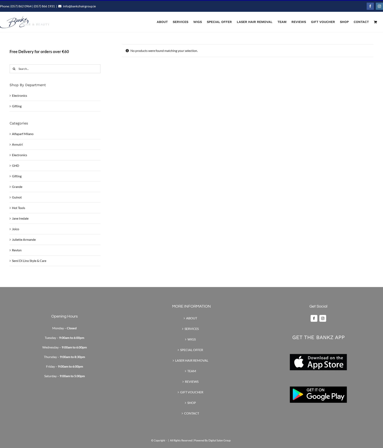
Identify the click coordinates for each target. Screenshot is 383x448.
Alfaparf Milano (23, 134)
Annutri (17, 144)
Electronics (19, 95)
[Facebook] (314, 318)
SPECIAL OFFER (191, 350)
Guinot (17, 197)
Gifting (17, 106)
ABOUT (191, 318)
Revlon (17, 250)
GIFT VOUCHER (191, 392)
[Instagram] (322, 318)
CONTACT (191, 413)
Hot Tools (18, 208)
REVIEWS (191, 381)
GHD (15, 165)
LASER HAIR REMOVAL (191, 360)
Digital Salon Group (219, 440)
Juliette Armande (24, 239)
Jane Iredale (20, 218)
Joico (15, 229)
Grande (17, 186)
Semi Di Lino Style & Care (29, 260)
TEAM (191, 371)
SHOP (191, 403)
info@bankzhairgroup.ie (79, 6)
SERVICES (192, 329)
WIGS (192, 339)
